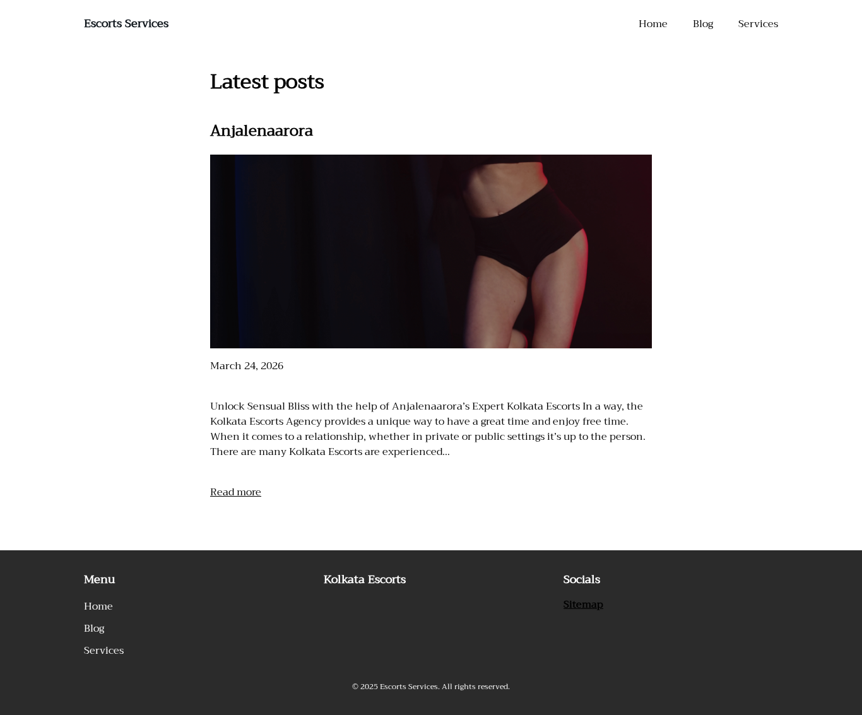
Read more (235, 492)
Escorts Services (126, 23)
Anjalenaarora (261, 130)
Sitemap (583, 604)
